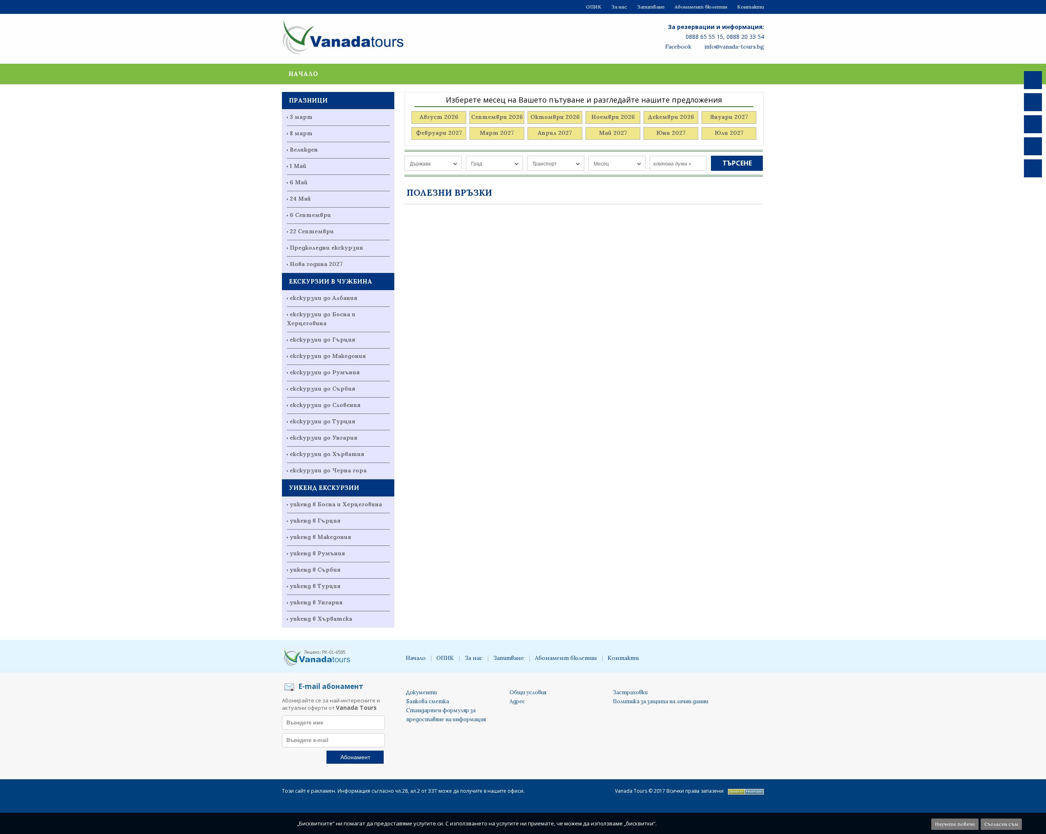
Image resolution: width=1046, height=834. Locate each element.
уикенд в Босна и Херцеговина (336, 504)
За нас (619, 7)
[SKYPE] (1033, 124)
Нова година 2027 (316, 264)
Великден (304, 149)
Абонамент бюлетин (701, 7)
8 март (301, 133)
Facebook (677, 46)
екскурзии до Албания (323, 298)
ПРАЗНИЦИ (308, 100)
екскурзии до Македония (328, 356)
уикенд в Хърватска (321, 618)
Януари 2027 (729, 117)
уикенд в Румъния (317, 553)
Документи (421, 692)
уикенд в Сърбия (315, 569)
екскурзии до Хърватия (327, 454)
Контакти (750, 7)
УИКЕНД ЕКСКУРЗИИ (324, 488)
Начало (303, 74)
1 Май (298, 166)
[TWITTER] (1033, 102)
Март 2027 (497, 132)
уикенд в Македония (320, 537)
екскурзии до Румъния (325, 372)
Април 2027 (555, 132)
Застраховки (630, 692)
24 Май (300, 198)
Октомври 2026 (555, 117)
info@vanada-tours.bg (733, 46)
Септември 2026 (497, 117)
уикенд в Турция (315, 586)
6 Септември (310, 215)
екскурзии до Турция (322, 421)
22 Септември (312, 231)
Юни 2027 (671, 132)
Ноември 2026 (613, 117)
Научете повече (955, 824)
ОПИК (593, 7)
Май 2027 (613, 132)
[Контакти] (1033, 168)
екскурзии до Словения (325, 405)
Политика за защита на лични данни (660, 701)
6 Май (299, 182)
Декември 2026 (671, 117)
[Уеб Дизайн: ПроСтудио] (746, 792)
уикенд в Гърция (315, 520)
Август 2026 (439, 117)
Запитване (651, 7)
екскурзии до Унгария (323, 437)
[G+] (1033, 146)
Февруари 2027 (439, 132)
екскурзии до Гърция (322, 339)
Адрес (517, 701)
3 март (301, 117)
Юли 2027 (729, 132)
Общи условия (528, 692)
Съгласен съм (1001, 824)
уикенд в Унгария (316, 602)
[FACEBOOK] (1033, 80)
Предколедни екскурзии (326, 247)
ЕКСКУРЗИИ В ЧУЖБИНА (330, 281)
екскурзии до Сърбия (322, 388)
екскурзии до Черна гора (328, 470)
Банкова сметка (427, 701)
